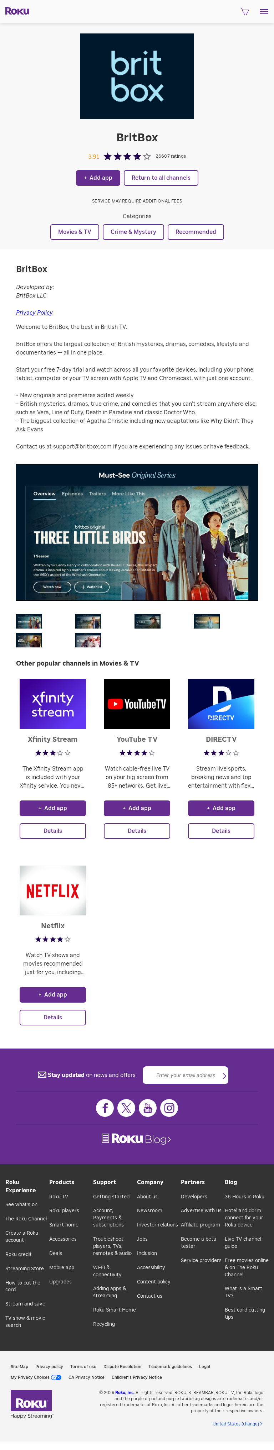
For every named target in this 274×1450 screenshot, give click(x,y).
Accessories (63, 1239)
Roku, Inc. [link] (125, 1393)
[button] (264, 11)
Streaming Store (24, 1268)
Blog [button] (231, 1182)
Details (53, 831)
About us (147, 1196)
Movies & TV (74, 232)
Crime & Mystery (133, 232)
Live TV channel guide (243, 1243)
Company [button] (150, 1182)
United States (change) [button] (236, 1424)
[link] (137, 1139)
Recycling (104, 1324)
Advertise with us (201, 1210)
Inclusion (147, 1253)
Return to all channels (161, 178)
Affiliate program (200, 1225)
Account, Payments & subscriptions (108, 1218)
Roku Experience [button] (20, 1186)
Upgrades (60, 1282)
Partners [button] (193, 1182)
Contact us (149, 1296)
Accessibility (151, 1267)
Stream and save (25, 1304)
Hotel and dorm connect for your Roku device (244, 1218)
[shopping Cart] (244, 13)
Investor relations (157, 1225)
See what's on (21, 1204)
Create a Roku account (21, 1237)
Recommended (196, 232)
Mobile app (61, 1267)
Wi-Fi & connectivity (107, 1271)
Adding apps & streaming (109, 1292)
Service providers (201, 1260)
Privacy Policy (34, 313)
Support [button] (104, 1182)
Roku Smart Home (114, 1310)
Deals (55, 1253)
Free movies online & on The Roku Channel (247, 1267)
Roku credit (18, 1254)
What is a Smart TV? (243, 1292)
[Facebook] (105, 1108)
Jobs (142, 1239)
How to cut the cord (22, 1287)
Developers (194, 1196)
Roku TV (58, 1196)
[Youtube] (148, 1108)
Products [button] (61, 1182)
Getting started (111, 1196)
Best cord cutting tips (245, 1314)
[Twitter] (126, 1108)
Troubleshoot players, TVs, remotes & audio (112, 1246)
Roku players (64, 1210)
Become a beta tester (198, 1243)
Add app (98, 178)
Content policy (154, 1282)
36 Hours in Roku (244, 1196)
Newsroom (149, 1210)
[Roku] (15, 10)
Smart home (63, 1225)
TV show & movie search (25, 1322)
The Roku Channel (26, 1219)
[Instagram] (169, 1108)
